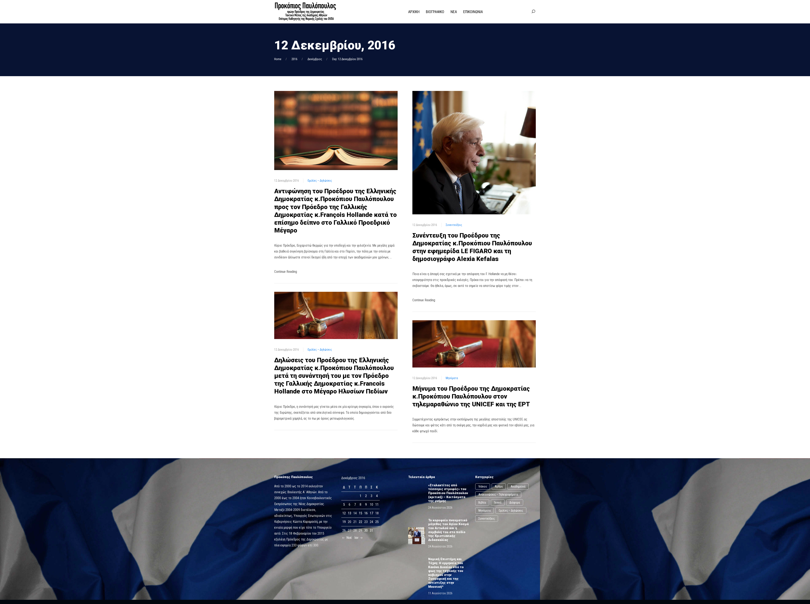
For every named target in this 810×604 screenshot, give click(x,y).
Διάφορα (514, 502)
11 (377, 505)
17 (371, 513)
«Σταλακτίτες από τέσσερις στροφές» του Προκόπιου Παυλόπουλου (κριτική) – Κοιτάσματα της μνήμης (448, 493)
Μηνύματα (452, 378)
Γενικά (497, 502)
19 (344, 522)
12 (344, 513)
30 (366, 530)
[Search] (533, 11)
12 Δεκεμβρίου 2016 (286, 180)
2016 (294, 59)
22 (360, 522)
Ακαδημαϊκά (518, 486)
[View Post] (336, 130)
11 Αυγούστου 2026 (440, 593)
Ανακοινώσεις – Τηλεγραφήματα (498, 494)
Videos (482, 486)
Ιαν (356, 538)
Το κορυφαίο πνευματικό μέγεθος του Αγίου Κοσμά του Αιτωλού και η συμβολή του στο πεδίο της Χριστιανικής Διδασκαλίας (448, 530)
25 (377, 522)
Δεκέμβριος (315, 59)
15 (360, 513)
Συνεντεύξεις (454, 225)
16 (366, 513)
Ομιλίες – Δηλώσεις (320, 180)
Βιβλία (482, 502)
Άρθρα (499, 486)
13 (349, 513)
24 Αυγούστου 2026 (440, 507)
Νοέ (349, 538)
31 (371, 530)
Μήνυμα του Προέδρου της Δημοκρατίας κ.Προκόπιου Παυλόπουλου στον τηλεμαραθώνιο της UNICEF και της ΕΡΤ (471, 396)
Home (277, 59)
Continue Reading (285, 272)
